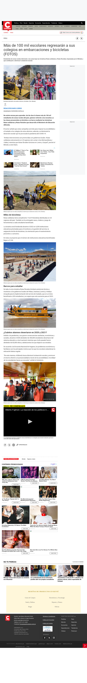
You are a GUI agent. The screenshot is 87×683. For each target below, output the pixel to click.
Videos (60, 23)
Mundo (26, 23)
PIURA (17, 28)
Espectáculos (46, 23)
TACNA (25, 28)
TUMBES (31, 28)
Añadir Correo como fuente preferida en (71, 32)
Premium (74, 631)
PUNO (21, 28)
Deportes (31, 23)
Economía (38, 23)
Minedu (24, 459)
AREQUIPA (18, 26)
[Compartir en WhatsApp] (13, 445)
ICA (61, 26)
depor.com (50, 643)
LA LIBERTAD (67, 26)
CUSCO (36, 26)
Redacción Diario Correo (13, 108)
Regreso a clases (31, 459)
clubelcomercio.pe (31, 643)
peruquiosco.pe (20, 646)
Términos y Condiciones (49, 616)
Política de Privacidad (48, 620)
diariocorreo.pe (67, 643)
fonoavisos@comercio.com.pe (28, 624)
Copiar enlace (23, 444)
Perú (21, 23)
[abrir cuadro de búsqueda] (81, 23)
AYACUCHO (24, 26)
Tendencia (54, 23)
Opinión (73, 625)
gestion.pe (42, 643)
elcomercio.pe (20, 643)
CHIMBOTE (30, 26)
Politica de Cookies (48, 623)
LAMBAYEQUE (74, 26)
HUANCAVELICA (43, 26)
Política (16, 23)
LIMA (80, 26)
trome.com (58, 643)
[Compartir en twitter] (81, 38)
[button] (30, 421)
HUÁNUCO (57, 26)
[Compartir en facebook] (77, 38)
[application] (30, 421)
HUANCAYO (50, 26)
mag (28, 646)
